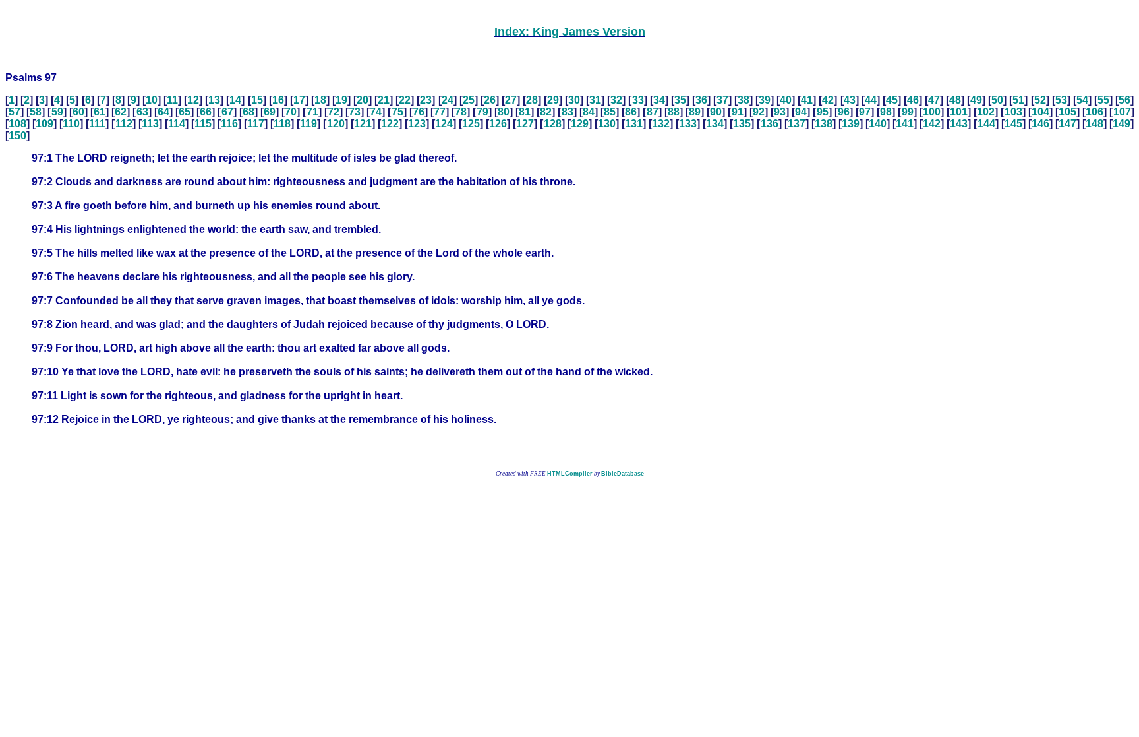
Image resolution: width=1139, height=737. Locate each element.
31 (595, 100)
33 (638, 100)
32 (616, 100)
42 (828, 100)
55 (1103, 100)
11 (172, 100)
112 (123, 123)
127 (525, 123)
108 (17, 123)
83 (567, 111)
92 (759, 111)
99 (908, 111)
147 (1067, 123)
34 (659, 100)
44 (871, 100)
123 (417, 123)
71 (312, 111)
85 (610, 111)
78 (461, 111)
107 (1122, 111)
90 (716, 111)
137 (796, 123)
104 (1040, 111)
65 (184, 111)
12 (193, 100)
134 (715, 123)
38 (743, 100)
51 (1018, 100)
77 (440, 111)
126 (498, 123)
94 (801, 111)
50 (997, 100)
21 (384, 100)
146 (1040, 123)
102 (986, 111)
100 (932, 111)
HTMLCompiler (570, 473)
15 (257, 100)
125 (471, 123)
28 (532, 100)
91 (738, 111)
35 (680, 100)
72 (333, 111)
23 (426, 100)
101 (959, 111)
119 (308, 123)
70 (291, 111)
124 (444, 123)
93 (780, 111)
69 (270, 111)
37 (722, 100)
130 (607, 123)
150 (17, 135)
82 (546, 111)
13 (214, 100)
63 (142, 111)
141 (905, 123)
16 (278, 100)
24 (447, 100)
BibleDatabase (622, 473)
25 (469, 100)
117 (255, 123)
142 (932, 123)
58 (36, 111)
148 (1094, 123)
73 (355, 111)
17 (299, 100)
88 (674, 111)
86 (631, 111)
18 (320, 100)
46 (913, 100)
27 (511, 100)
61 (99, 111)
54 (1082, 100)
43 (850, 100)
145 (1013, 123)
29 (553, 100)
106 (1094, 111)
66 (206, 111)
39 (765, 100)
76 (418, 111)
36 (701, 100)
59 (57, 111)
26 (490, 100)
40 (786, 100)
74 (376, 111)
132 (661, 123)
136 (769, 123)
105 (1067, 111)
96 (844, 111)
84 (589, 111)
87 (652, 111)
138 (823, 123)
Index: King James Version (569, 31)
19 (341, 100)
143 (959, 123)
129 (580, 123)
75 (397, 111)
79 (482, 111)
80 (504, 111)
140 (878, 123)
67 (227, 111)
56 (1124, 100)
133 (688, 123)
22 (405, 100)
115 (203, 123)
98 (886, 111)
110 (71, 123)
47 (934, 100)
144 (986, 123)
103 (1013, 111)
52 (1040, 100)
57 (14, 111)
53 (1061, 100)
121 (363, 123)
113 (150, 123)
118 (282, 123)
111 (97, 123)
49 (976, 100)
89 (695, 111)
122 (390, 123)
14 (235, 100)
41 (807, 100)
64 (163, 111)
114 (176, 123)
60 (78, 111)
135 (742, 123)
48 (955, 100)
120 (336, 123)
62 (121, 111)
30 (574, 100)
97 (865, 111)
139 (851, 123)
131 (634, 123)
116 (229, 123)
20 (362, 100)
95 (823, 111)
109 (44, 123)
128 (553, 123)
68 (248, 111)
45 (892, 100)
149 (1121, 123)
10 (152, 100)
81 (525, 111)
